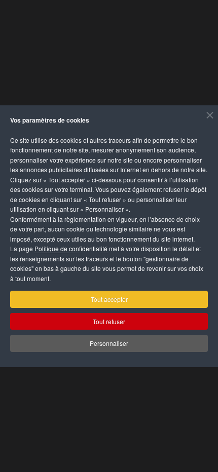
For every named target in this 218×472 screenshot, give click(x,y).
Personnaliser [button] (109, 343)
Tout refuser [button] (109, 321)
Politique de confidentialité (70, 248)
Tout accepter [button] (109, 299)
